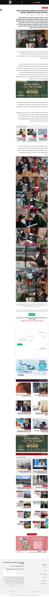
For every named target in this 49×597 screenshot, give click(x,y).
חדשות (45, 567)
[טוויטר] (46, 523)
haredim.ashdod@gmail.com (17, 566)
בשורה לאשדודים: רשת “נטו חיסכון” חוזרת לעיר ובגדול (36, 502)
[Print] (32, 97)
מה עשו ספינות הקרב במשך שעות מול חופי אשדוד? (41, 431)
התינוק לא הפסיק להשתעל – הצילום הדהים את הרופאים (23, 395)
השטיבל (45, 577)
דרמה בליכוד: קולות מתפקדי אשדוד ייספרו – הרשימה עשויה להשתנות (24, 431)
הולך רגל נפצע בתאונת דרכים (20, 524)
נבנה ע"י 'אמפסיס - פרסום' (13, 591)
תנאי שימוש (44, 580)
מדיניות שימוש (13, 595)
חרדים (45, 570)
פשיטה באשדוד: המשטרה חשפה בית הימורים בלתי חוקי (41, 395)
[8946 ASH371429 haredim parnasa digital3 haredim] (32, 552)
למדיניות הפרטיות (8, 583)
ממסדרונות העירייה (43, 574)
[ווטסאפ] (46, 526)
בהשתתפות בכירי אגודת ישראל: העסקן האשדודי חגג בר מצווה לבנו (19, 504)
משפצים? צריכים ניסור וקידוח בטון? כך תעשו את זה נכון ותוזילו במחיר (24, 488)
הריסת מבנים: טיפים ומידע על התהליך (42, 488)
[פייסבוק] (46, 520)
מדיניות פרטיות (44, 583)
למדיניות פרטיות (19, 595)
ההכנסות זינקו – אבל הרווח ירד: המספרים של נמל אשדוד (36, 514)
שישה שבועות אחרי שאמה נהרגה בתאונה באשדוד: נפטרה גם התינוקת (20, 515)
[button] (1, 10)
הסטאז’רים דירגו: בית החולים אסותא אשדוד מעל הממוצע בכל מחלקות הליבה (19, 495)
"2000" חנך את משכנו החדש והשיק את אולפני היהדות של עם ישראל (36, 526)
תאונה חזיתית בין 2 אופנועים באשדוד (36, 494)
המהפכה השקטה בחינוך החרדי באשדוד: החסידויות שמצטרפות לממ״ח (41, 413)
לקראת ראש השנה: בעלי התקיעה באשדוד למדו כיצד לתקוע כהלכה (24, 413)
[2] (32, 376)
